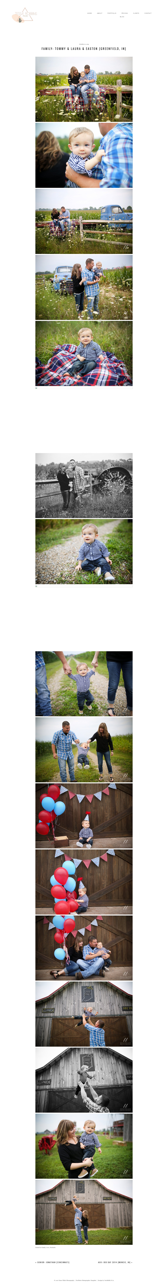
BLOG (122, 16)
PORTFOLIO (112, 13)
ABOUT (99, 13)
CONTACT (148, 13)
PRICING (125, 13)
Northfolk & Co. (109, 1280)
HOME (89, 13)
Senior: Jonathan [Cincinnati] (53, 1262)
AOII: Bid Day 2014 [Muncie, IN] (114, 1262)
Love (47, 1247)
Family (44, 1247)
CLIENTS (136, 13)
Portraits (52, 1247)
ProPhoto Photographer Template (86, 1280)
